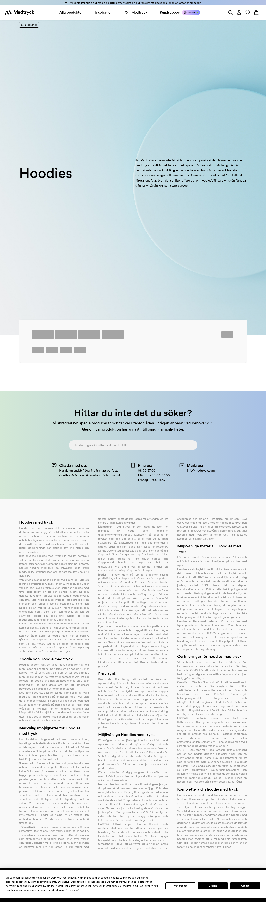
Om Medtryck (136, 12)
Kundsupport (170, 12)
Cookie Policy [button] (145, 886)
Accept (245, 885)
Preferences (180, 885)
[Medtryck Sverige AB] (19, 12)
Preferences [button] (72, 890)
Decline (213, 885)
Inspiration (103, 12)
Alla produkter (71, 12)
